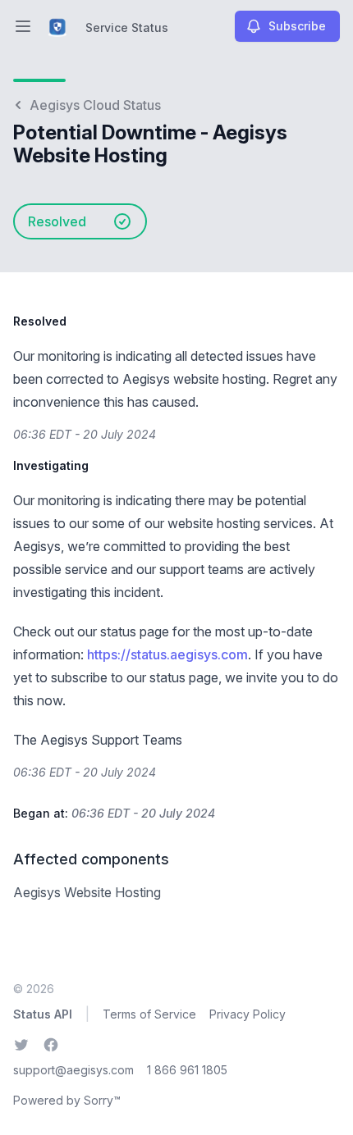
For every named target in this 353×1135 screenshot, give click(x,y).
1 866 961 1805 (187, 1070)
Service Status (126, 27)
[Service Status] (57, 26)
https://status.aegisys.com (167, 654)
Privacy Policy (247, 1014)
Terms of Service (149, 1014)
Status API (42, 1014)
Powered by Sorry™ (67, 1100)
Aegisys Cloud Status (95, 105)
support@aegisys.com (73, 1070)
